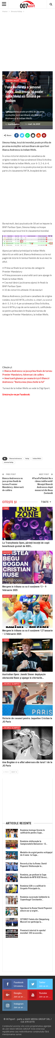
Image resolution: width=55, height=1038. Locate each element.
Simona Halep (12, 81)
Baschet (7, 552)
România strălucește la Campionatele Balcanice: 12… (33, 842)
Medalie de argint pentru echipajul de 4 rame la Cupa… (36, 853)
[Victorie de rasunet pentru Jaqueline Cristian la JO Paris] (27, 699)
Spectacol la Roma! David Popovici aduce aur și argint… (36, 909)
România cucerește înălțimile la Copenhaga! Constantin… (35, 898)
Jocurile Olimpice (11, 684)
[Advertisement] (27, 42)
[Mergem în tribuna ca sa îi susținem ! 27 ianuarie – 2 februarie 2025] (27, 611)
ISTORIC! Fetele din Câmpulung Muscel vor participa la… (34, 920)
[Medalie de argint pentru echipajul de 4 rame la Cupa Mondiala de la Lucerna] (12, 855)
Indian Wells (37, 458)
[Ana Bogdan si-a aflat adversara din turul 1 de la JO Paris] (27, 743)
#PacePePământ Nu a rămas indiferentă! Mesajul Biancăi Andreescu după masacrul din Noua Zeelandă (42, 486)
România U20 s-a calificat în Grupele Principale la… (33, 887)
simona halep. (9, 462)
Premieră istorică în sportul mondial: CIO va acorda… (33, 931)
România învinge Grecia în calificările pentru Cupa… (32, 831)
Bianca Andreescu (15, 458)
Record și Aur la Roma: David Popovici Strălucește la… (33, 864)
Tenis (23, 81)
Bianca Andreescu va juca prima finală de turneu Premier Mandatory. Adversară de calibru (13, 484)
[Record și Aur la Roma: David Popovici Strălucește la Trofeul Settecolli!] (12, 866)
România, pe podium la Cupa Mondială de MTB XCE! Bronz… (34, 876)
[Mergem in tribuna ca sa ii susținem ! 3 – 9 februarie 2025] (27, 567)
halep (27, 458)
